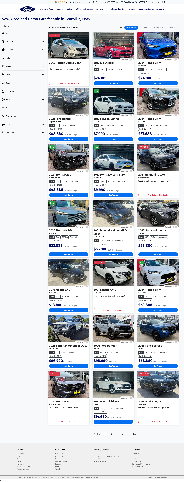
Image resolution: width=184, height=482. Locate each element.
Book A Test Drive (146, 9)
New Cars (59, 454)
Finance (131, 9)
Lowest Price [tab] (172, 27)
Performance (22, 464)
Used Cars (59, 459)
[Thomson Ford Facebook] (162, 2)
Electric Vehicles (23, 466)
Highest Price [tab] (158, 27)
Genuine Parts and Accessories (106, 456)
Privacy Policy (137, 466)
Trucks (19, 459)
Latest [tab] (145, 27)
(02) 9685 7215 (141, 2)
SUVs (19, 456)
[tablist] (151, 28)
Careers (135, 456)
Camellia (127, 2)
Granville (99, 2)
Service (96, 454)
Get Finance (113, 83)
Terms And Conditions (141, 464)
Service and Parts (116, 9)
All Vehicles (21, 454)
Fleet (57, 466)
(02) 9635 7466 (113, 2)
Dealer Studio (162, 477)
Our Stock (100, 9)
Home (60, 9)
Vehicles (68, 9)
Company (160, 9)
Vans (19, 461)
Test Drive (59, 469)
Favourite (124, 59)
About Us (136, 454)
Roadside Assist (100, 461)
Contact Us (136, 461)
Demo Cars (59, 456)
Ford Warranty (99, 459)
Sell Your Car (88, 9)
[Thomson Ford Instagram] (165, 2)
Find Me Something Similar (69, 83)
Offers (78, 9)
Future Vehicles (23, 469)
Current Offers (61, 461)
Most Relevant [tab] (131, 27)
